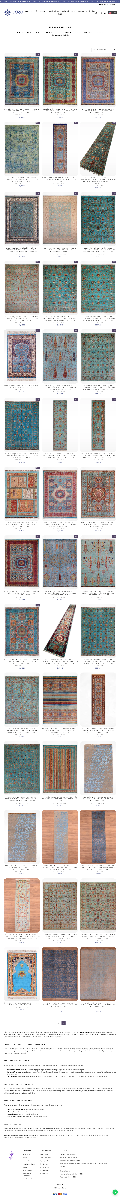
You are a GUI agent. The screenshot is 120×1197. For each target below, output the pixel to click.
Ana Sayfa (28, 11)
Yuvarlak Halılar (44, 1173)
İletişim (92, 11)
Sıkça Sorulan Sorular (29, 1164)
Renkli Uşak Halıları (45, 1158)
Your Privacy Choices (29, 1179)
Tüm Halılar (40, 11)
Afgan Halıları (44, 1154)
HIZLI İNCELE (22, 105)
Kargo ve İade (27, 1161)
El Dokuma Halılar (45, 1167)
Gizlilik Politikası (27, 1170)
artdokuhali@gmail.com (72, 1160)
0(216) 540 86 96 (70, 1154)
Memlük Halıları (44, 1164)
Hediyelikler (54, 11)
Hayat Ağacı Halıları (45, 1161)
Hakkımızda (82, 11)
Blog (60, 14)
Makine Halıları (44, 1170)
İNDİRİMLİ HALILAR (68, 11)
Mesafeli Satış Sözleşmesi (27, 1175)
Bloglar (25, 1167)
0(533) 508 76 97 (72, 1157)
